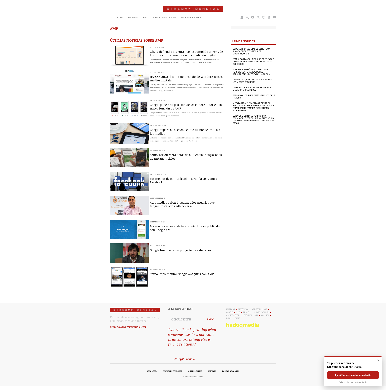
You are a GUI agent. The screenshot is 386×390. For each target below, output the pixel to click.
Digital (145, 17)
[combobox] (185, 318)
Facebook (230, 309)
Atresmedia (243, 309)
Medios (120, 17)
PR (111, 17)
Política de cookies (230, 371)
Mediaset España (259, 309)
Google (229, 312)
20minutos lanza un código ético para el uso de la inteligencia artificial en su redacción (254, 61)
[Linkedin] (269, 17)
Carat (237, 318)
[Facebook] (252, 17)
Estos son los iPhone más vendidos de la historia (254, 96)
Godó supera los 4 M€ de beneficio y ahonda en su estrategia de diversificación (251, 51)
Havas (228, 318)
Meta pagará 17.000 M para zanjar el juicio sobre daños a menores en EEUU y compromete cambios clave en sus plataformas (253, 106)
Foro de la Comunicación (164, 17)
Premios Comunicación (191, 17)
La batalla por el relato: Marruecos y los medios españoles (252, 81)
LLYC (238, 312)
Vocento (265, 315)
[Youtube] (274, 17)
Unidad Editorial (261, 312)
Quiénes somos (195, 371)
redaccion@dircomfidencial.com (128, 327)
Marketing (133, 17)
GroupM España (251, 315)
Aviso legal (152, 371)
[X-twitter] (258, 17)
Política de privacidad (172, 371)
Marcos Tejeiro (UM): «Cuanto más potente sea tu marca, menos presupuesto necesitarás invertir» (251, 71)
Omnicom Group (233, 315)
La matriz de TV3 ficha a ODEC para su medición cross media (252, 89)
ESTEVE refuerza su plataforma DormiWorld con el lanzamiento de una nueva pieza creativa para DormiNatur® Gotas (253, 119)
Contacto (212, 371)
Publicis (246, 312)
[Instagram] (263, 17)
